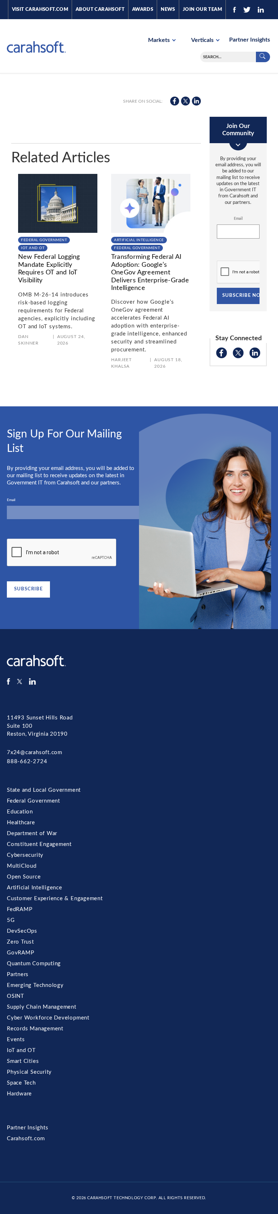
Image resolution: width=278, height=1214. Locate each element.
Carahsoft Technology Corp (121, 1198)
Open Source (24, 877)
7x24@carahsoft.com (34, 752)
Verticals (203, 40)
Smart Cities (23, 1061)
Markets (159, 40)
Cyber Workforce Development (48, 1018)
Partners (18, 974)
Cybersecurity (25, 855)
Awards (142, 9)
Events (16, 1039)
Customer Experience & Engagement (55, 898)
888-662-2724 (27, 761)
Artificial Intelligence (139, 240)
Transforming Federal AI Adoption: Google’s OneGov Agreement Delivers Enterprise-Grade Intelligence (150, 272)
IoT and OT (33, 248)
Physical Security (29, 1072)
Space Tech (21, 1083)
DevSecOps (22, 931)
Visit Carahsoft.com (40, 9)
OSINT (15, 996)
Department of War (32, 833)
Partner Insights (249, 40)
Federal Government (44, 240)
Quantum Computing (34, 963)
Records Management (35, 1028)
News (168, 9)
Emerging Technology (35, 985)
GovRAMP (20, 953)
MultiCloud (22, 866)
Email (238, 219)
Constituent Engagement (39, 844)
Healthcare (21, 822)
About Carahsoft (100, 9)
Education (20, 812)
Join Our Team (202, 9)
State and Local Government (44, 790)
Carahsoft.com (26, 1138)
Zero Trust (20, 942)
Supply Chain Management (41, 1007)
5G (11, 920)
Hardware (19, 1094)
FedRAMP (19, 909)
